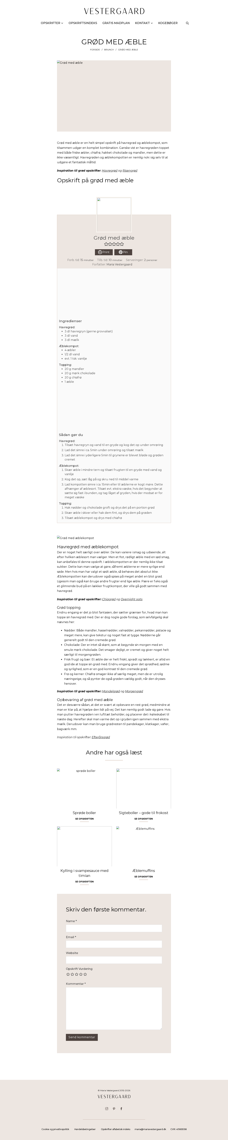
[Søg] (187, 23)
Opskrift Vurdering (79, 969)
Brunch (109, 49)
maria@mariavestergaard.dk (150, 1129)
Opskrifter (50, 23)
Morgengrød (134, 691)
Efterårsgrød (101, 737)
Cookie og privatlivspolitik (55, 1129)
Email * (71, 937)
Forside (95, 49)
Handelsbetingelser (85, 1129)
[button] (106, 244)
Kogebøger (168, 23)
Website (72, 953)
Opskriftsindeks (83, 23)
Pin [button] (125, 252)
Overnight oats (131, 599)
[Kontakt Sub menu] (152, 23)
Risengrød (130, 170)
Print (106, 252)
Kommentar (76, 983)
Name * (71, 921)
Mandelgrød (111, 691)
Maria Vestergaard (119, 264)
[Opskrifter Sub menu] (62, 23)
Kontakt (142, 23)
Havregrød (109, 170)
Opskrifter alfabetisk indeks (115, 1129)
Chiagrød (109, 599)
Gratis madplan (116, 23)
